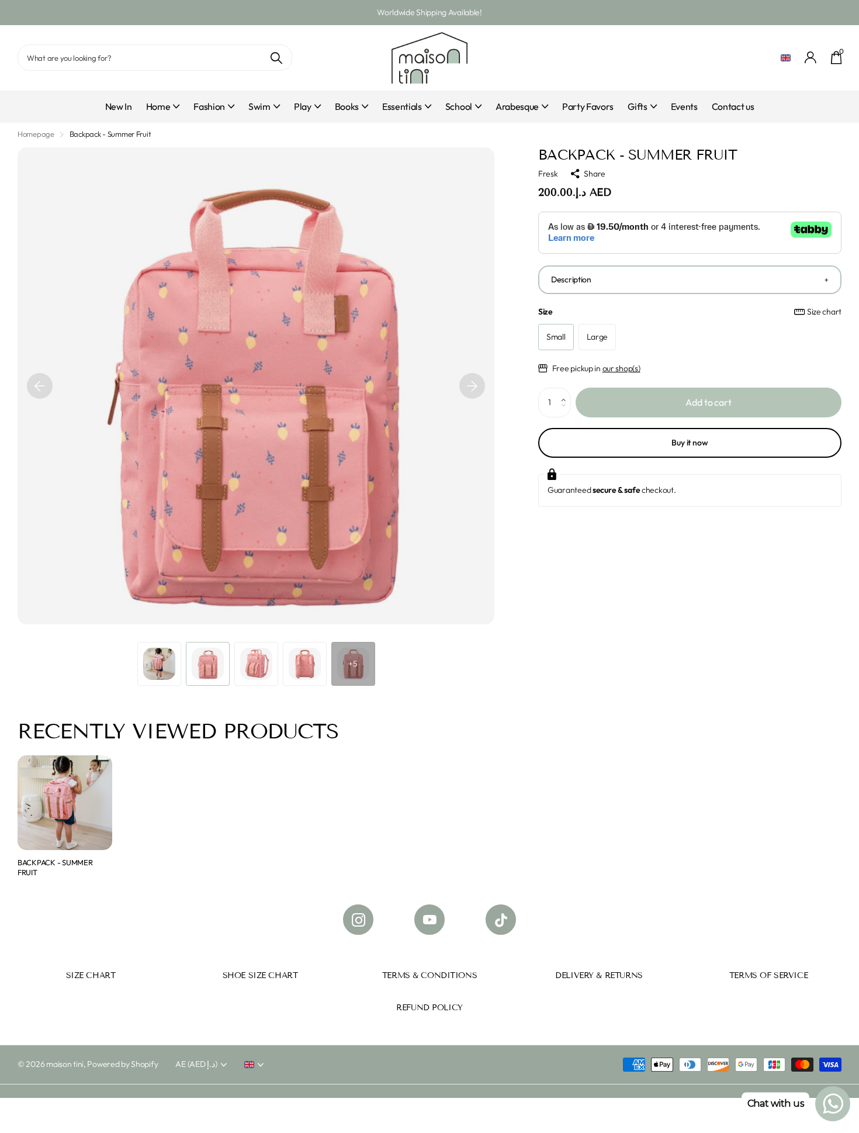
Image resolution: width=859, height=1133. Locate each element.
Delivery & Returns (598, 975)
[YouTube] (429, 919)
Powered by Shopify (122, 1064)
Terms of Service (768, 975)
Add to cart (708, 402)
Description (571, 279)
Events (684, 106)
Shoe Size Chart (260, 975)
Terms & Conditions (429, 975)
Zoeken (276, 57)
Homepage (36, 134)
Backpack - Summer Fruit (55, 867)
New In (118, 106)
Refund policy (429, 1008)
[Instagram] (358, 919)
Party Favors (588, 106)
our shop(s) (621, 368)
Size (689, 311)
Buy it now (689, 442)
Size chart (824, 311)
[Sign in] (811, 57)
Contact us (733, 106)
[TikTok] (501, 919)
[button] (40, 385)
